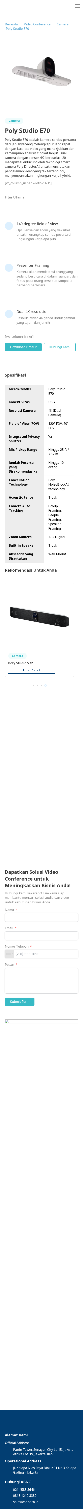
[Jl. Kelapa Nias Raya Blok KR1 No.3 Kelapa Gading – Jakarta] (9, 1470)
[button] (33, 685)
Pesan (9, 964)
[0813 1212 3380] (9, 1495)
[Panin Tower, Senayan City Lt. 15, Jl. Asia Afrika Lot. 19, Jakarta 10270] (9, 1452)
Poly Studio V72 (20, 663)
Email (9, 928)
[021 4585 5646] (9, 1489)
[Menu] (77, 6)
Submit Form (19, 1001)
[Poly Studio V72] (39, 588)
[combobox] (9, 954)
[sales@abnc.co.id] (9, 1502)
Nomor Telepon (17, 946)
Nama (9, 910)
